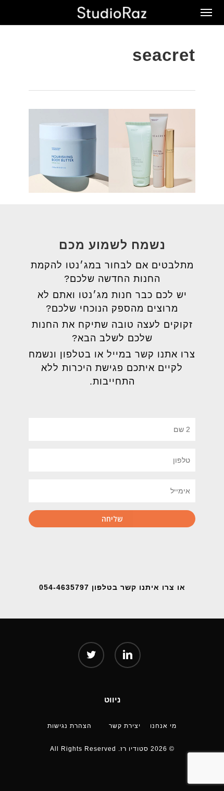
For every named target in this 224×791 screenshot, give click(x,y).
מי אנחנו (163, 725)
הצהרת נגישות (69, 725)
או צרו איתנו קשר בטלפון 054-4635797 (112, 587)
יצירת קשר (125, 725)
